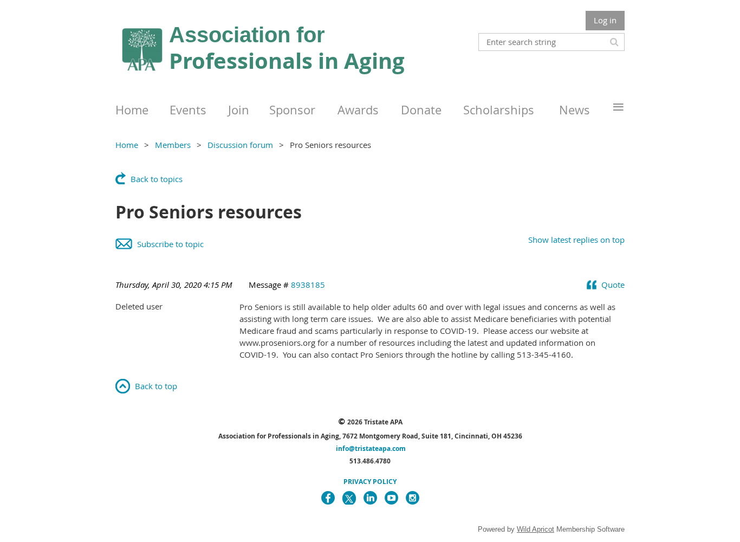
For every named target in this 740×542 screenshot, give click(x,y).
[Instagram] (412, 498)
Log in (605, 20)
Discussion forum (240, 144)
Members (173, 144)
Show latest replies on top (576, 239)
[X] (349, 498)
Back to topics (157, 178)
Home (126, 144)
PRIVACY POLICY (370, 481)
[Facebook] (328, 498)
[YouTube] (391, 498)
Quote (613, 284)
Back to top (156, 385)
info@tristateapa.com (371, 448)
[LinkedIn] (370, 498)
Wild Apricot (535, 529)
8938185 (308, 284)
